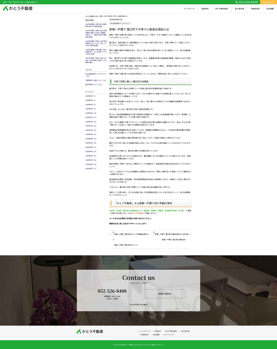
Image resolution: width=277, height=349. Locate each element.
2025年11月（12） (91, 126)
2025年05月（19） (91, 151)
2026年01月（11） (91, 117)
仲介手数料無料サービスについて (120, 23)
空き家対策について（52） (93, 84)
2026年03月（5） (90, 109)
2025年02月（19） (91, 164)
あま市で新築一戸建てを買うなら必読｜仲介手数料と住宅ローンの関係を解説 (96, 60)
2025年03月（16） (91, 160)
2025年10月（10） (91, 130)
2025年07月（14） (91, 143)
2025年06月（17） (91, 147)
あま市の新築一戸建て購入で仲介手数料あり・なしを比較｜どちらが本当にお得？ (96, 52)
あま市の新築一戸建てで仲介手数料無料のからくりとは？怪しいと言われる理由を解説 (96, 43)
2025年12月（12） (91, 122)
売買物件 (205, 8)
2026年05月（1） (90, 100)
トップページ (189, 8)
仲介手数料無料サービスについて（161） (96, 75)
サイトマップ (169, 334)
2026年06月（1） (90, 96)
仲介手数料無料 (221, 8)
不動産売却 (255, 8)
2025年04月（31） (91, 156)
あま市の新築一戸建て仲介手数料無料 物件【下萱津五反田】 (96, 25)
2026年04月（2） (90, 104)
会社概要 (270, 8)
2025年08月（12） (91, 139)
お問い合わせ (269, 2)
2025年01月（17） (91, 168)
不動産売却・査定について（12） (96, 80)
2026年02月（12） (91, 113)
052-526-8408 (248, 2)
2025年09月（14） (91, 134)
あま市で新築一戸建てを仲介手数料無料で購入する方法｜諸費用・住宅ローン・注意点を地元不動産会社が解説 (96, 34)
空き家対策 (239, 8)
